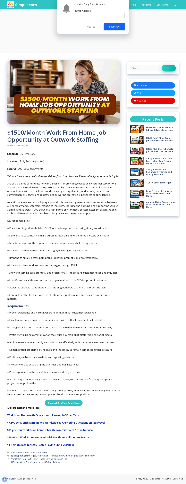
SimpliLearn (26, 4)
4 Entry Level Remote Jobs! (159, 182)
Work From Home (38, 452)
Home (133, 4)
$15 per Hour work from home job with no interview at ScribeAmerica (50, 430)
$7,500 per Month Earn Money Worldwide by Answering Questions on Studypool (56, 422)
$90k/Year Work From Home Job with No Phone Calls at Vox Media (48, 437)
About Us (146, 4)
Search (168, 68)
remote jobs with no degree (64, 455)
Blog (13, 452)
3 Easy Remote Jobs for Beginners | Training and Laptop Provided (159, 172)
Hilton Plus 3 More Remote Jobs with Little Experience (159, 150)
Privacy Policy (141, 478)
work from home (87, 455)
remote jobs (43, 455)
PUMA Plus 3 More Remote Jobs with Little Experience (159, 139)
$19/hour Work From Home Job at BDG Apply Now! (35, 462)
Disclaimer (155, 478)
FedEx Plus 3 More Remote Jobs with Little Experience (159, 128)
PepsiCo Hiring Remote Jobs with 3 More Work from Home (160, 193)
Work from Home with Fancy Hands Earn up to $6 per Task (43, 415)
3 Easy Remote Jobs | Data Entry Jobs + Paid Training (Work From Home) (160, 161)
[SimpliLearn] (10, 4)
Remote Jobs (22, 452)
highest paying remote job (23, 455)
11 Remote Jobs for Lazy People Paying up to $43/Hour (40, 445)
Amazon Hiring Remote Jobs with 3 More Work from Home (160, 204)
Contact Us (162, 4)
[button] (175, 4)
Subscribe (114, 26)
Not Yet (91, 26)
